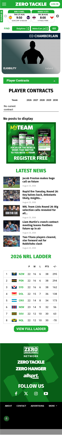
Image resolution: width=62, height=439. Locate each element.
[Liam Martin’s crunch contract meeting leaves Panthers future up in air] (11, 226)
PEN (21, 280)
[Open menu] (4, 4)
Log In (54, 4)
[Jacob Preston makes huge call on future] (11, 182)
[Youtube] (46, 394)
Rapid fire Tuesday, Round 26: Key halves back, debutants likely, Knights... (40, 195)
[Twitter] (26, 394)
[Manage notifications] (6, 418)
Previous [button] (5, 16)
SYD (21, 287)
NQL (21, 320)
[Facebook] (16, 394)
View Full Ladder (31, 329)
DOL (21, 293)
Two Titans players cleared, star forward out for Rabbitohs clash (39, 240)
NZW (21, 274)
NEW (21, 307)
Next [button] (57, 16)
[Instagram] (36, 394)
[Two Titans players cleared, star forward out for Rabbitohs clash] (11, 241)
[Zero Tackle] (31, 4)
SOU (21, 313)
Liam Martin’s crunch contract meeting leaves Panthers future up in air (40, 225)
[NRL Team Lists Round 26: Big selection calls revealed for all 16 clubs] (11, 211)
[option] (19, 16)
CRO (21, 300)
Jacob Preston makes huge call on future (38, 180)
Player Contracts (18, 80)
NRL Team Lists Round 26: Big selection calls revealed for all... (40, 210)
